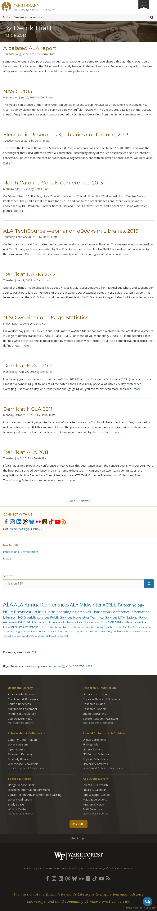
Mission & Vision (93, 804)
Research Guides (94, 704)
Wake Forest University (78, 856)
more (93, 71)
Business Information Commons (29, 790)
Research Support (94, 709)
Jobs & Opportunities (96, 795)
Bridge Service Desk (21, 785)
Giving (143, 3)
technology (133, 605)
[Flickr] (38, 521)
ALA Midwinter (86, 605)
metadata (10, 622)
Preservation (25, 611)
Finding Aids (90, 744)
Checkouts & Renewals (23, 699)
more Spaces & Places (20, 813)
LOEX (6, 627)
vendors (94, 622)
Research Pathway (20, 754)
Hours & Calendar (94, 790)
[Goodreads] (45, 521)
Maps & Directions (95, 799)
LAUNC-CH (107, 622)
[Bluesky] (32, 521)
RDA (30, 622)
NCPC (129, 631)
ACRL (108, 605)
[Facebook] (6, 521)
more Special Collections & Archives (102, 768)
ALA (8, 604)
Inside (7, 558)
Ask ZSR (77, 824)
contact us (54, 666)
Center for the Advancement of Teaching (34, 795)
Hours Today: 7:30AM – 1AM (30, 9)
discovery (20, 635)
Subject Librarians (94, 713)
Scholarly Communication (49, 631)
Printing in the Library (22, 713)
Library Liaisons (18, 744)
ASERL (21, 622)
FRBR (118, 622)
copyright (16, 631)
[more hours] (51, 9)
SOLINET (44, 627)
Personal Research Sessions (101, 699)
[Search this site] (151, 18)
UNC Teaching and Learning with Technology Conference (94, 631)
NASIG (21, 617)
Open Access (16, 749)
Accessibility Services (22, 694)
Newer (85, 501)
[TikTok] (51, 521)
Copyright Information (22, 739)
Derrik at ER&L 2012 (28, 365)
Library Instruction (95, 694)
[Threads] (25, 521)
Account (35, 17)
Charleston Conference (111, 612)
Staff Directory (92, 809)
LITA (118, 605)
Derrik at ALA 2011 (25, 452)
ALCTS (55, 635)
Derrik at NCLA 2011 (27, 409)
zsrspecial (43, 635)
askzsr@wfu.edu (104, 868)
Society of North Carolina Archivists (124, 627)
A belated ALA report (29, 48)
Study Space (16, 804)
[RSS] (64, 521)
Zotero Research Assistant (100, 718)
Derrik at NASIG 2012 (29, 274)
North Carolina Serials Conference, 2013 (53, 182)
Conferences (55, 604)
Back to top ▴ (78, 838)
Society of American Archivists (55, 622)
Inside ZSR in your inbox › (25, 529)
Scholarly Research (20, 759)
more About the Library (95, 813)
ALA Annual (27, 604)
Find (5, 17)
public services (38, 617)
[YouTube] (58, 521)
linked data (17, 627)
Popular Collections (95, 759)
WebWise (138, 631)
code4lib (64, 636)
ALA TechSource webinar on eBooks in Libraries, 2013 (70, 231)
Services (19, 17)
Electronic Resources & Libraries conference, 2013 (65, 134)
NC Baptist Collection (96, 754)
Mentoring (97, 627)
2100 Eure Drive (49, 868)
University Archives (95, 764)
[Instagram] (12, 521)
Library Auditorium (20, 799)
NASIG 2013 (17, 91)
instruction (48, 611)
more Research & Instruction (98, 722)
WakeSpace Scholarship (23, 764)
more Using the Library (20, 722)
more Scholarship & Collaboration (26, 768)
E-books (82, 622)
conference (129, 622)
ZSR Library (26, 5)
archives (84, 612)
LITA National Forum (133, 617)
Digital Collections (94, 739)
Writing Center (17, 809)
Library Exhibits (93, 749)
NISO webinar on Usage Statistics (45, 317)
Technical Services (103, 617)
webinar (142, 622)
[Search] (149, 583)
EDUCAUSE (31, 635)
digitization (29, 631)
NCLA (8, 611)
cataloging (68, 611)
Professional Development (20, 552)
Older (71, 501)
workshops (31, 627)
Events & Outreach (95, 785)
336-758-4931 (82, 666)
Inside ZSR (10, 545)
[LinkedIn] (19, 521)
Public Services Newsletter (69, 617)
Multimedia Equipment (22, 709)
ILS (50, 635)
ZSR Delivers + (20, 718)
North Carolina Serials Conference (70, 627)
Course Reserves (19, 704)
